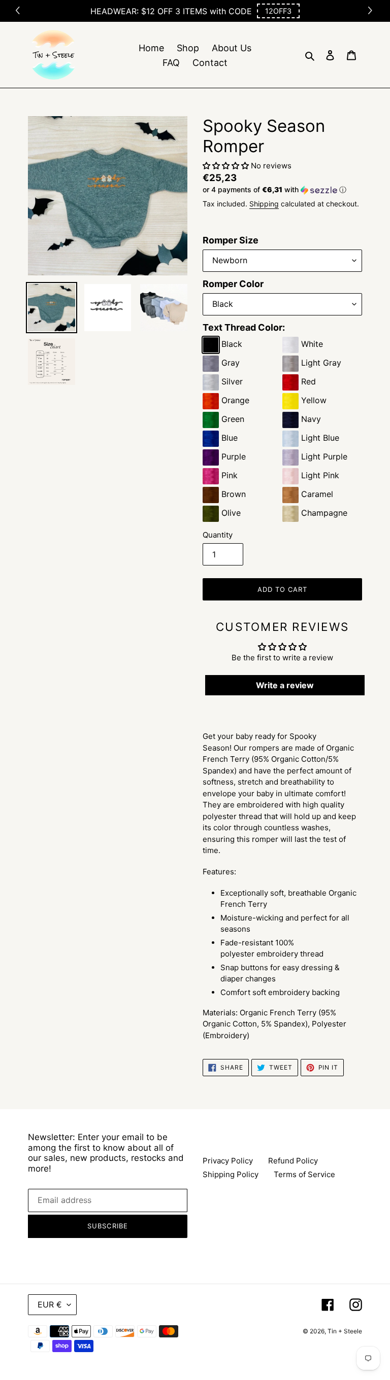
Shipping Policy (230, 1174)
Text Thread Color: (244, 327)
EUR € (50, 1304)
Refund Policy (293, 1160)
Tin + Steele (345, 1331)
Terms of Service (304, 1174)
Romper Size (230, 240)
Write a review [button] (285, 685)
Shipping (264, 203)
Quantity (218, 535)
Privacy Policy (228, 1160)
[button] (278, 11)
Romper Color (233, 283)
